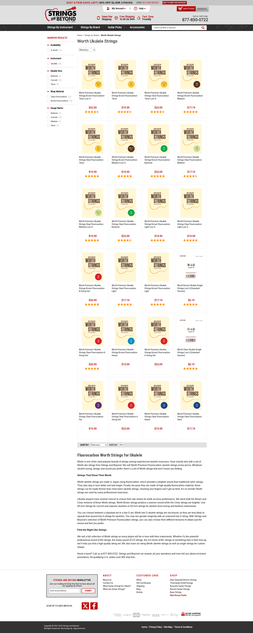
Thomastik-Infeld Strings (181, 583)
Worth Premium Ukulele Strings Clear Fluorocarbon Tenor (91, 160)
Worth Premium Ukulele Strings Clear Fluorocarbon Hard (189, 417)
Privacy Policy (155, 627)
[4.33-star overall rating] (125, 241)
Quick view (92, 60)
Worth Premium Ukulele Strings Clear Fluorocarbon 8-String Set (92, 352)
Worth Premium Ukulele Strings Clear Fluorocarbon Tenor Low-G (157, 96)
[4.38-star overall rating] (158, 112)
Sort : (84, 445)
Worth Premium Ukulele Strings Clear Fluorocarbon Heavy (157, 417)
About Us (107, 580)
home (144, 627)
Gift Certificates (143, 583)
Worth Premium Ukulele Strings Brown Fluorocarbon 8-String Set (92, 288)
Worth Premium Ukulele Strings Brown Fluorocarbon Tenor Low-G (92, 96)
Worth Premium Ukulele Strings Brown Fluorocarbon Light (157, 288)
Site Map (168, 627)
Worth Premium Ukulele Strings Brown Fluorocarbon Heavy (124, 352)
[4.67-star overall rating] (191, 177)
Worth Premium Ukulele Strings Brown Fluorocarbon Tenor (124, 96)
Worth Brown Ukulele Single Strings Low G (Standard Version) (190, 288)
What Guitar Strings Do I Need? (117, 586)
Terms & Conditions (183, 627)
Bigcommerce (79, 628)
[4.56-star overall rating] (93, 112)
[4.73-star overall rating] (125, 112)
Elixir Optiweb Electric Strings (183, 580)
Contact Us (108, 583)
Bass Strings (176, 592)
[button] (116, 8)
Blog (138, 589)
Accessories (137, 27)
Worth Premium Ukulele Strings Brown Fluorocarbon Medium (190, 96)
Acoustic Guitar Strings (180, 586)
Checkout (202, 9)
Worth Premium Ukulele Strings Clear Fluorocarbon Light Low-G (189, 224)
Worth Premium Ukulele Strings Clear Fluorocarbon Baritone (124, 224)
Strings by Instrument (60, 27)
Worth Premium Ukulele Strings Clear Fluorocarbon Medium (189, 160)
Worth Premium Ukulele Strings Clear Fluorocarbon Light (124, 288)
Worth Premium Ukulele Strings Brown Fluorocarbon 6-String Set (157, 352)
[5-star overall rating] (191, 112)
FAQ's (139, 580)
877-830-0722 (195, 19)
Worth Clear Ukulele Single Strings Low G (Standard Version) (189, 352)
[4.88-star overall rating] (93, 177)
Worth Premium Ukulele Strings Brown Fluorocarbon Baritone (157, 160)
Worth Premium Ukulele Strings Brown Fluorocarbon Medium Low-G (124, 160)
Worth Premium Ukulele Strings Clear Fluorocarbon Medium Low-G (91, 224)
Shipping (140, 586)
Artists (139, 592)
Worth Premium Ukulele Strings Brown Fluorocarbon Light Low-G (157, 224)
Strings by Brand (90, 27)
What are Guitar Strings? (114, 589)
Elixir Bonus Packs (178, 595)
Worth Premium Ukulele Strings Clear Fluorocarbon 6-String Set (125, 417)
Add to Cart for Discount (174, 3)
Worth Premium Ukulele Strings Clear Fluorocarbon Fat (91, 417)
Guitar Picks (115, 27)
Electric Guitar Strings (180, 589)
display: (113, 445)
